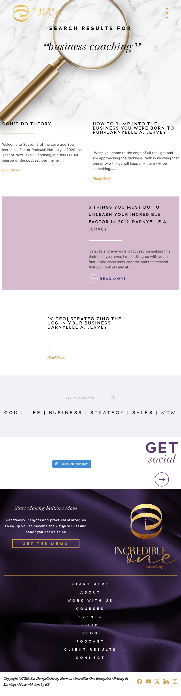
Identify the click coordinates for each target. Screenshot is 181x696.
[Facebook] (139, 681)
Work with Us (91, 600)
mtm (169, 412)
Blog (90, 633)
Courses (90, 608)
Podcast (90, 641)
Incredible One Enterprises (93, 678)
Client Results (90, 649)
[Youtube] (148, 681)
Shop (90, 625)
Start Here (91, 584)
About (90, 592)
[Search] (113, 397)
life (33, 412)
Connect (90, 657)
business (66, 412)
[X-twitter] (157, 681)
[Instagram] (174, 681)
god (11, 412)
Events (90, 617)
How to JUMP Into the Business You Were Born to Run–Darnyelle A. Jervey (133, 128)
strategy (107, 412)
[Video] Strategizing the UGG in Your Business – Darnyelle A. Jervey (84, 322)
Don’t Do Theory (26, 123)
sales (143, 412)
